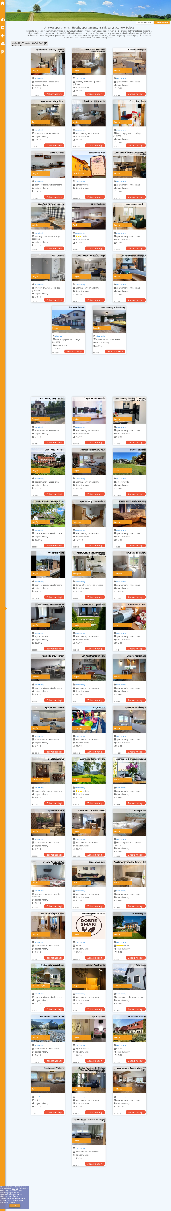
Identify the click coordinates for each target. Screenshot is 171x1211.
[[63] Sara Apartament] (48, 1183)
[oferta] (33, 81)
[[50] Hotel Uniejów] (129, 925)
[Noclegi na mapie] (3, 19)
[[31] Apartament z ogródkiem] (89, 616)
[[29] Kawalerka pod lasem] (129, 564)
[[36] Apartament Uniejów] (48, 719)
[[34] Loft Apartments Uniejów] (89, 667)
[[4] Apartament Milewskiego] (48, 113)
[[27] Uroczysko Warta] (48, 564)
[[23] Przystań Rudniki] (129, 461)
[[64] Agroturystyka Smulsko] (89, 1183)
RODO (13, 1202)
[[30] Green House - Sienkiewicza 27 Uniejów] (48, 616)
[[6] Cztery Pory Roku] (129, 113)
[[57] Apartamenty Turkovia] (48, 1080)
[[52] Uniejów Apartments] (89, 977)
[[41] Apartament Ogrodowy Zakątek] (129, 770)
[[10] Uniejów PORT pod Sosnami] (48, 216)
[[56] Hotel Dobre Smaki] (129, 1028)
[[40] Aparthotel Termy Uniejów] (89, 770)
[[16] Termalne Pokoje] (68, 319)
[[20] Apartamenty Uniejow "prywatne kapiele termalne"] (129, 410)
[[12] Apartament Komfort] (129, 216)
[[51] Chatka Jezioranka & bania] (48, 977)
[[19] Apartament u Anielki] (89, 410)
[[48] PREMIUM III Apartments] (48, 925)
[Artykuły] (3, 27)
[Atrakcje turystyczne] (3, 52)
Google (15, 1189)
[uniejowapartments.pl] (3, 3)
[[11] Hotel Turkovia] (89, 216)
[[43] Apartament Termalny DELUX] (89, 822)
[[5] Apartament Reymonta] (89, 113)
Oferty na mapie (162, 22)
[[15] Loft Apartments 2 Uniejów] (129, 267)
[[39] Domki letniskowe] (48, 770)
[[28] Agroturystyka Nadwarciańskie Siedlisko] (89, 564)
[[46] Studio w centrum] (89, 874)
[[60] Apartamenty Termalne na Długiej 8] (48, 1131)
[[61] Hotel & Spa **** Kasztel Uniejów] (89, 1131)
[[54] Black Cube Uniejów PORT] (48, 1028)
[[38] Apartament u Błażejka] (129, 719)
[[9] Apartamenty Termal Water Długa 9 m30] (129, 164)
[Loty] (3, 35)
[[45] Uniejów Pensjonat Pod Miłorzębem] (48, 874)
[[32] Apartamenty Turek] (129, 616)
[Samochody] (3, 44)
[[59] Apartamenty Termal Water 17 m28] (129, 1080)
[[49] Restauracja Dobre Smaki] (89, 925)
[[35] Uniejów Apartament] (129, 667)
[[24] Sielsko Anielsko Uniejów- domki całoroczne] (48, 513)
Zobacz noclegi (54, 93)
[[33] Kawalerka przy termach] (48, 667)
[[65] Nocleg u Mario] (129, 1183)
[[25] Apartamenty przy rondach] (89, 513)
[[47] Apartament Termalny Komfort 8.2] (129, 874)
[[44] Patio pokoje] (129, 822)
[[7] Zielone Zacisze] (48, 164)
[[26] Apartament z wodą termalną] (129, 513)
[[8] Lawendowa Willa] (89, 164)
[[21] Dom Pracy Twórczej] (48, 461)
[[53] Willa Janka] (129, 977)
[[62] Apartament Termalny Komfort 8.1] (129, 1131)
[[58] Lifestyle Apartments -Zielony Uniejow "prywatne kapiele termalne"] (89, 1080)
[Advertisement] (89, 376)
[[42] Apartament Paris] (48, 822)
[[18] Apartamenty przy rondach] (48, 410)
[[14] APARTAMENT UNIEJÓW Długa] (89, 267)
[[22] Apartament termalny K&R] (89, 461)
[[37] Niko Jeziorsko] (89, 719)
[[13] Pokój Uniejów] (48, 267)
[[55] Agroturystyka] (89, 1028)
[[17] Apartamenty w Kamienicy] (109, 319)
